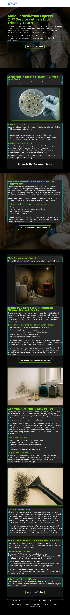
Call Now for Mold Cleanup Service (35, 360)
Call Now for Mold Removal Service (35, 227)
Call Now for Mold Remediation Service (35, 164)
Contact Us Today (35, 46)
